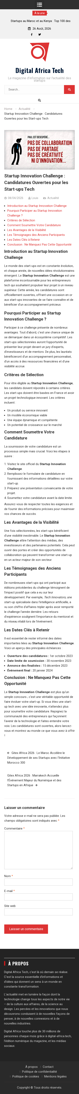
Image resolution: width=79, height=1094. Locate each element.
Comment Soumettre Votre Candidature (34, 225)
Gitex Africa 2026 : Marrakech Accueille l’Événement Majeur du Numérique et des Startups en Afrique (34, 780)
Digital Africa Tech (39, 70)
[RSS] (47, 34)
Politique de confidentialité (39, 1072)
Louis (35, 198)
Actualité (53, 198)
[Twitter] (39, 34)
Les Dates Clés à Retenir (23, 239)
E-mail (9, 891)
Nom (8, 876)
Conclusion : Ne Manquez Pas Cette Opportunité (39, 244)
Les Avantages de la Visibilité (26, 230)
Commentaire (14, 828)
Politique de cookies (25, 1076)
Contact (48, 1067)
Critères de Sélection (21, 220)
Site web (10, 906)
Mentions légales (55, 1076)
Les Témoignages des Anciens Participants (36, 235)
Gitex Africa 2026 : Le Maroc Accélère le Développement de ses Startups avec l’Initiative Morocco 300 (38, 757)
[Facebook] (31, 34)
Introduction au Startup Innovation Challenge (37, 206)
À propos (31, 1067)
